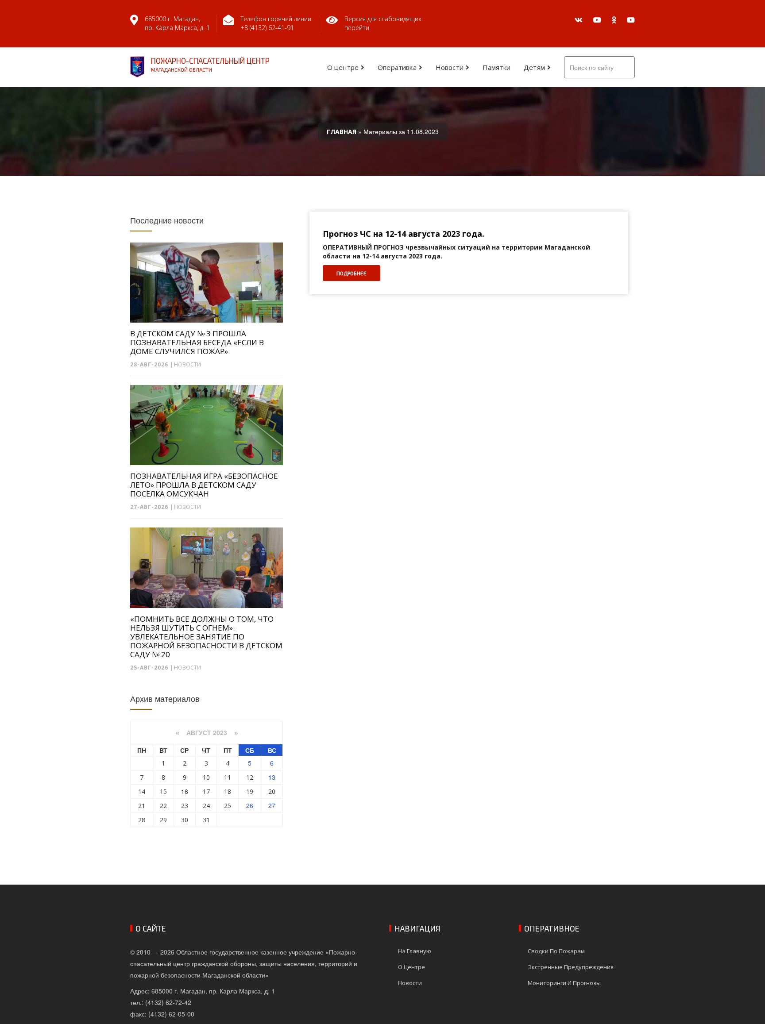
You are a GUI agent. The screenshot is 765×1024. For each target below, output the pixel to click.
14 (141, 791)
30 (184, 820)
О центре (343, 67)
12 (249, 777)
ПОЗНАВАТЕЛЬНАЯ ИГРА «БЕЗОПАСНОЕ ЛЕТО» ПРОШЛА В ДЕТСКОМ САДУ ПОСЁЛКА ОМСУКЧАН (204, 485)
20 (271, 791)
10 (206, 777)
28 (141, 820)
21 (141, 805)
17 (206, 791)
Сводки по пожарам (556, 951)
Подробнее (351, 273)
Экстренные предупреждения (571, 967)
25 (227, 805)
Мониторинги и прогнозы (564, 983)
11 (227, 777)
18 (227, 791)
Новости (450, 67)
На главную (414, 951)
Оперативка (397, 67)
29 (163, 820)
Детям (534, 67)
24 (206, 805)
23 (184, 805)
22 (163, 805)
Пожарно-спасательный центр (210, 64)
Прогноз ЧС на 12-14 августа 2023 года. (403, 234)
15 (163, 791)
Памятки (496, 67)
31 (206, 820)
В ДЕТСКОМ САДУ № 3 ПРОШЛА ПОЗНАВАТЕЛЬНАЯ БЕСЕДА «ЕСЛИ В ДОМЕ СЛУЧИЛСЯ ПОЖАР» (197, 342)
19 (249, 791)
